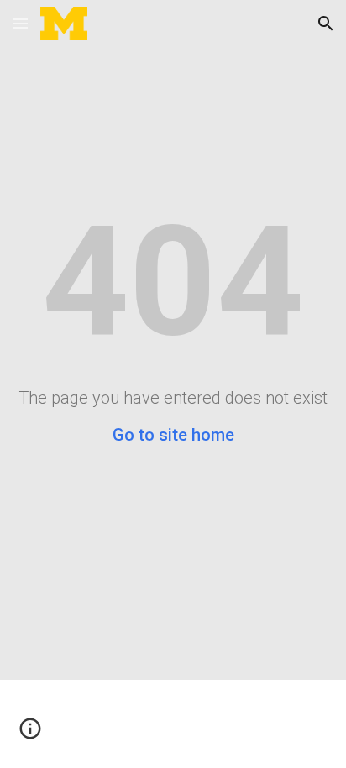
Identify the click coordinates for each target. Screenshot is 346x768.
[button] (20, 23)
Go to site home (173, 435)
